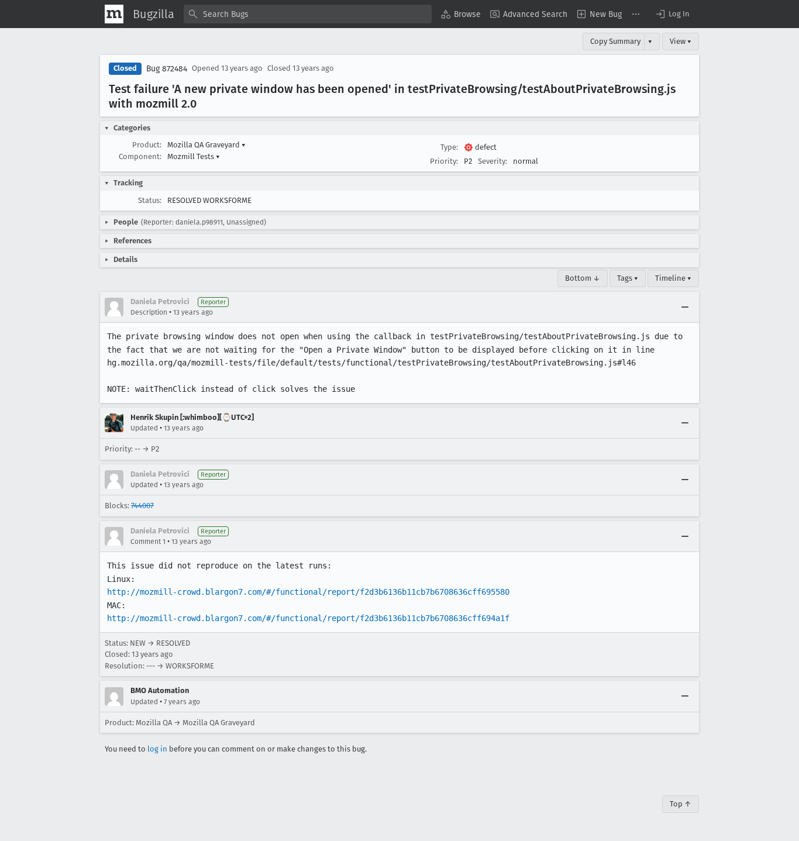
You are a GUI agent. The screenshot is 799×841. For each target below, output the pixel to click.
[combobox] (308, 14)
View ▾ (680, 41)
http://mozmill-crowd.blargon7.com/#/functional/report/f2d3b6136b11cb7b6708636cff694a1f (308, 618)
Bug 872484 (166, 69)
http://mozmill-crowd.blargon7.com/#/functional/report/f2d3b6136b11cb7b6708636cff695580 (308, 592)
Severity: (492, 161)
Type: (449, 147)
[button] (672, 14)
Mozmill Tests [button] (193, 156)
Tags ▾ (627, 278)
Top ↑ (680, 803)
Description (148, 312)
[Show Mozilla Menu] (114, 14)
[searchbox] (308, 14)
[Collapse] (685, 307)
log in (157, 749)
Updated (144, 428)
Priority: (444, 161)
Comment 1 (148, 541)
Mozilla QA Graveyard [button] (206, 144)
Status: (149, 200)
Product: (146, 144)
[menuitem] (460, 14)
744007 (142, 505)
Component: (140, 156)
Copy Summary (615, 41)
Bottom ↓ (582, 278)
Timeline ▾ (673, 278)
